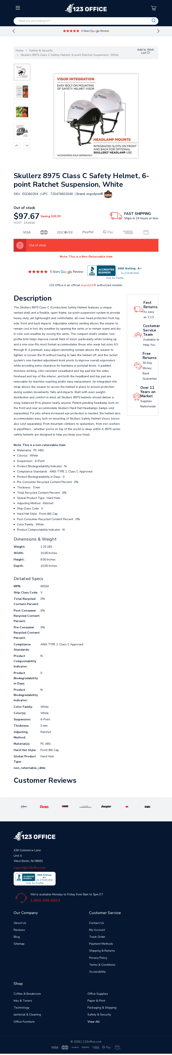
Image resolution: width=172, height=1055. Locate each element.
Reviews (19, 930)
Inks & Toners (23, 1001)
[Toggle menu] (18, 41)
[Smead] (65, 806)
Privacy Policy (98, 958)
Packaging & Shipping (101, 1008)
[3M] (126, 806)
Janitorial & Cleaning (27, 1015)
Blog (17, 937)
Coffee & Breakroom (27, 994)
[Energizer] (106, 806)
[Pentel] (44, 806)
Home (19, 51)
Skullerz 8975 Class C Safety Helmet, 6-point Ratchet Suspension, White (70, 55)
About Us (20, 923)
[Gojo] (148, 806)
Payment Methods (101, 944)
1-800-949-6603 (45, 900)
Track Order (97, 937)
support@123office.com (30, 868)
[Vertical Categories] (18, 8)
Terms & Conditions (102, 965)
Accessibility (97, 972)
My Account (97, 930)
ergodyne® (88, 285)
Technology (21, 1008)
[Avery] (24, 806)
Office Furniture (24, 1022)
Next (158, 31)
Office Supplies (97, 994)
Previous (14, 31)
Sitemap (19, 944)
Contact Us (96, 923)
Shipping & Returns (102, 951)
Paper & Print (96, 1001)
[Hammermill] (85, 806)
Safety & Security (41, 51)
